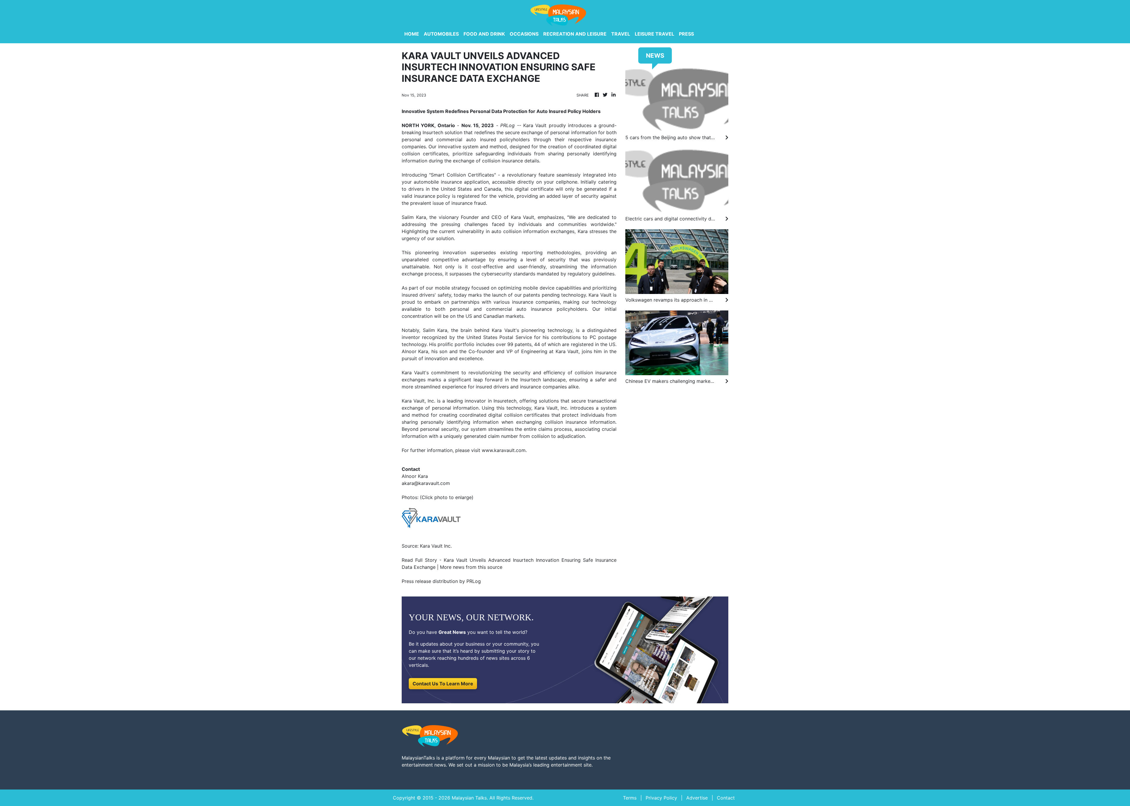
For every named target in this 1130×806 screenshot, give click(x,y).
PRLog (507, 125)
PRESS (686, 34)
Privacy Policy (661, 798)
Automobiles (441, 34)
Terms (630, 798)
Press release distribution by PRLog (441, 581)
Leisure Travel (654, 34)
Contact (726, 798)
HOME (411, 34)
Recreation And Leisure (574, 34)
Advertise (697, 798)
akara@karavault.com (426, 483)
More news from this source (471, 567)
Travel (620, 34)
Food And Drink (484, 34)
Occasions (524, 34)
